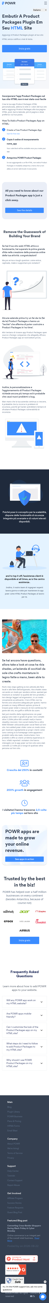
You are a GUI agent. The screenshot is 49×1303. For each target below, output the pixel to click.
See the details (24, 210)
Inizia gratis (24, 48)
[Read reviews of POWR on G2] (24, 1269)
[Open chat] (42, 1296)
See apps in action (24, 859)
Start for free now (13, 134)
